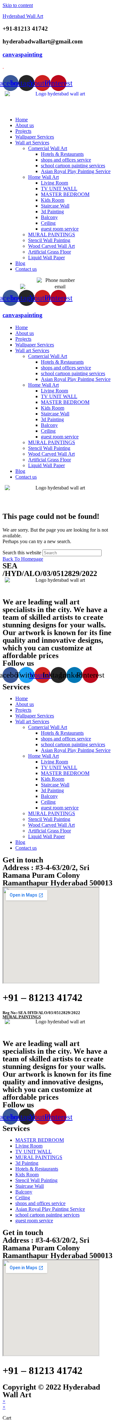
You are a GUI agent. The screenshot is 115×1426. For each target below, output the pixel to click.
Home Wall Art (43, 177)
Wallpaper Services (34, 137)
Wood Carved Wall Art (51, 246)
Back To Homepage (23, 559)
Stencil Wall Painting (49, 240)
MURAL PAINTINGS (51, 234)
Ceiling (48, 223)
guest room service (60, 228)
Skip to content (18, 5)
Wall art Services (32, 142)
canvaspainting (22, 54)
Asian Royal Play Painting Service (76, 171)
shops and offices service (66, 160)
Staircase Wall (55, 206)
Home (21, 119)
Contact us (26, 269)
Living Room (54, 183)
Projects (23, 131)
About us (24, 125)
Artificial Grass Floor (49, 251)
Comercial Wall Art (47, 148)
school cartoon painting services (73, 165)
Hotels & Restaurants (62, 154)
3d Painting (52, 211)
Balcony (49, 217)
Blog (20, 263)
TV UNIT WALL (59, 188)
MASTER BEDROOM (65, 194)
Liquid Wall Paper (46, 257)
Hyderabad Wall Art (23, 16)
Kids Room (52, 200)
